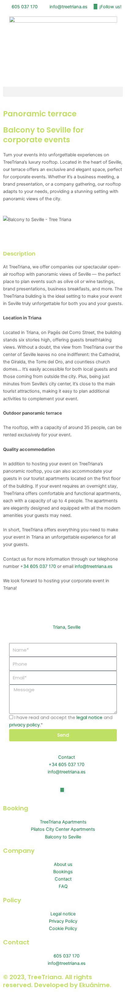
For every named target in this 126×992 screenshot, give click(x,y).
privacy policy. (25, 725)
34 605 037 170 (39, 566)
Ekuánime (94, 985)
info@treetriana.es (94, 566)
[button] (63, 92)
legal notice (89, 717)
